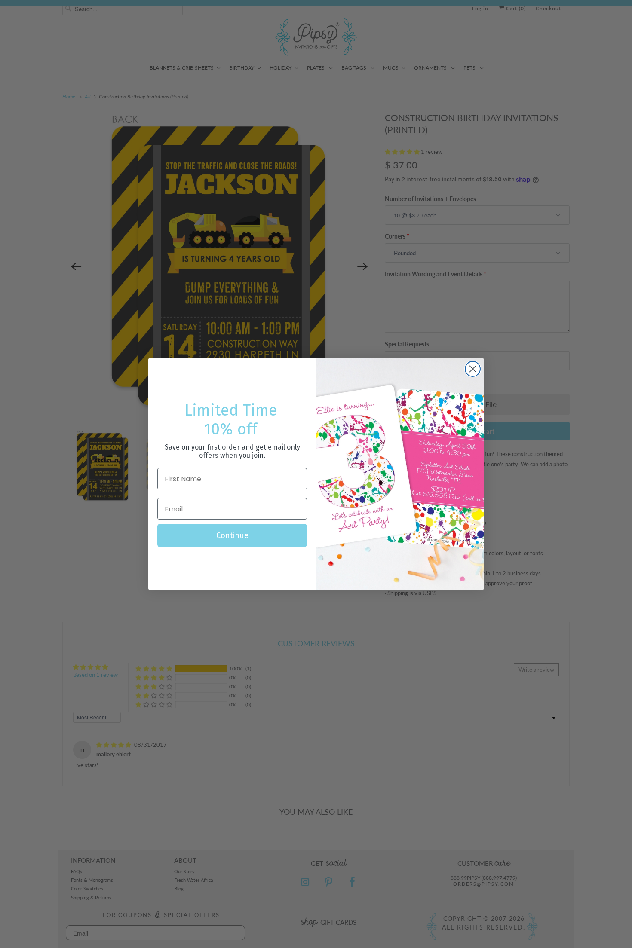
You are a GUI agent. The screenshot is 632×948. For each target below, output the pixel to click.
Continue (232, 535)
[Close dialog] (472, 368)
